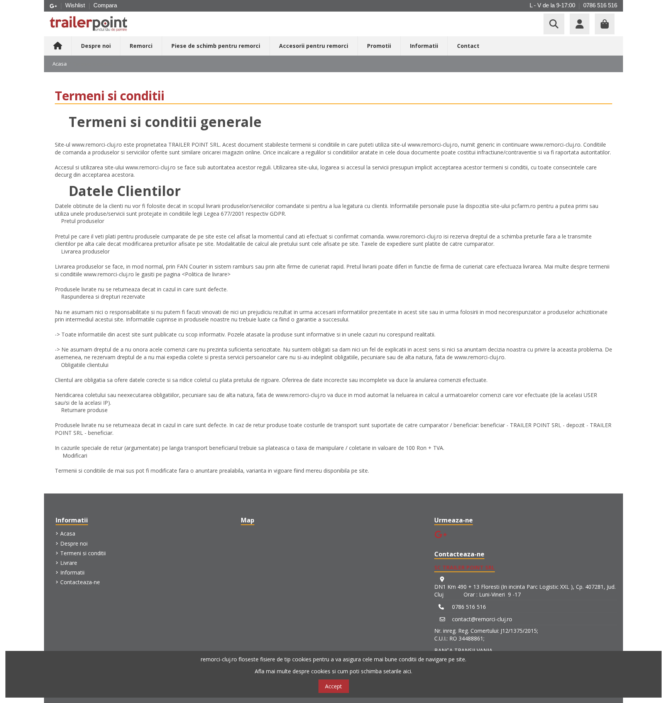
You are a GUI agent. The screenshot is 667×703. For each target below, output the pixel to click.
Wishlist (75, 5)
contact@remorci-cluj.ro (482, 619)
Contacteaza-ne (80, 582)
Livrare (68, 562)
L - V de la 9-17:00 (552, 5)
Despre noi (74, 543)
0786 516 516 (600, 5)
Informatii (72, 572)
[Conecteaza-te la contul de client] (579, 24)
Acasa (67, 533)
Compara (105, 5)
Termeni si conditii (83, 553)
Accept (333, 686)
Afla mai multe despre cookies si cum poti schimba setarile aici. (333, 671)
